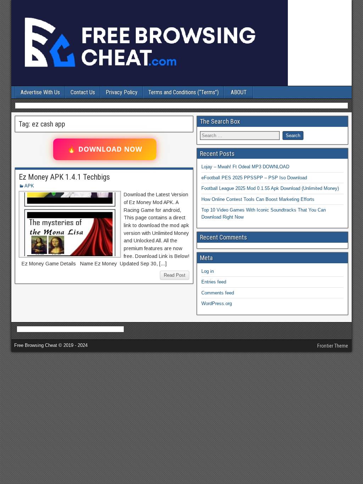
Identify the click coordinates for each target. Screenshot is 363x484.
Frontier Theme (332, 346)
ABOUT (239, 92)
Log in (207, 271)
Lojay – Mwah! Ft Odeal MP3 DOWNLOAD (245, 166)
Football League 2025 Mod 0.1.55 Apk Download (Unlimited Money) (270, 188)
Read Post (174, 275)
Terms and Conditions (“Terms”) (183, 92)
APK (29, 185)
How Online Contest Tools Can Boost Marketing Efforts (257, 199)
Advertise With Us (40, 92)
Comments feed (217, 293)
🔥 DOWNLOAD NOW (104, 149)
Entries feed (213, 282)
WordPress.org (216, 303)
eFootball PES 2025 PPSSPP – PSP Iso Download (254, 177)
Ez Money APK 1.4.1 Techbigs (64, 177)
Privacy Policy (122, 92)
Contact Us (83, 92)
